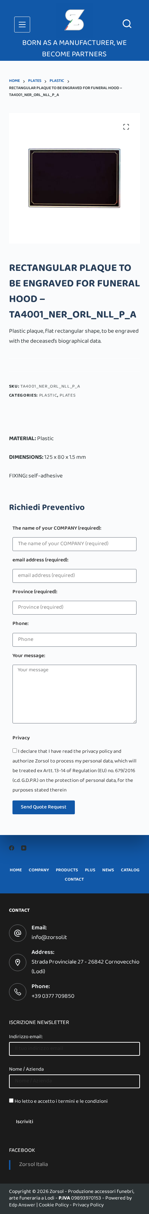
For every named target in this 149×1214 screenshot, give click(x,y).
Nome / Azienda (26, 1069)
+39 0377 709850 (53, 997)
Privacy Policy (88, 1205)
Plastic (48, 395)
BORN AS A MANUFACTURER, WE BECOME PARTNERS (74, 49)
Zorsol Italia (33, 1165)
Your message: (28, 656)
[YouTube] (23, 848)
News (108, 871)
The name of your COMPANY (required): (56, 529)
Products (67, 871)
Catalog (130, 871)
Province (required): (34, 592)
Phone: (20, 624)
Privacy (21, 738)
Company (39, 871)
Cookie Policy (54, 1205)
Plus (90, 871)
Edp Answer (22, 1205)
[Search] (127, 23)
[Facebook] (11, 848)
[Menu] (22, 24)
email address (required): (40, 561)
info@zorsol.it (49, 938)
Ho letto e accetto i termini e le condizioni (61, 1102)
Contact (74, 880)
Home (16, 871)
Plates (68, 395)
